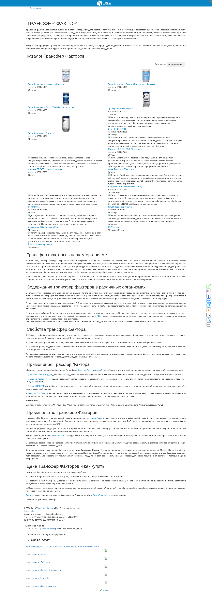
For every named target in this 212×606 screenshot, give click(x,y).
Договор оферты (34, 546)
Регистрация (35, 7)
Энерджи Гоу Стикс (36, 393)
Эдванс (97, 370)
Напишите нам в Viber (35, 554)
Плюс (89, 370)
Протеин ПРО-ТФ (36, 385)
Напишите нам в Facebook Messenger (43, 570)
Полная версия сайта (34, 525)
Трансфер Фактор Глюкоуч (40, 378)
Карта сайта (29, 510)
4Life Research (59, 435)
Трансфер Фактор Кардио (39, 374)
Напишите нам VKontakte (37, 578)
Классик (82, 370)
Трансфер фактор (45, 508)
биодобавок (96, 418)
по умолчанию (175, 64)
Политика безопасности (88, 546)
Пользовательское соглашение (59, 546)
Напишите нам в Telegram (37, 562)
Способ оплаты (100, 495)
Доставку (30, 495)
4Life (99, 315)
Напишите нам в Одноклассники (40, 585)
